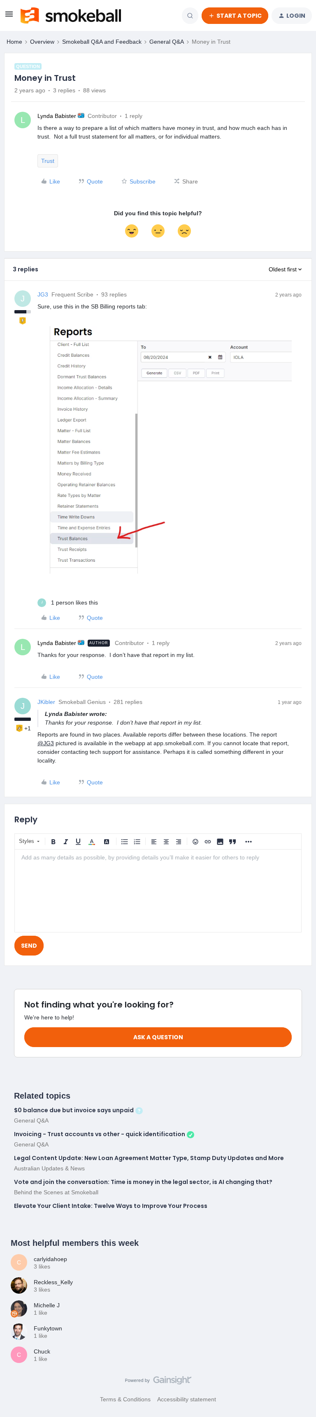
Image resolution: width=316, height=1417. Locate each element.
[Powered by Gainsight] (158, 1382)
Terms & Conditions (125, 1399)
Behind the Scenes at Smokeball (56, 1192)
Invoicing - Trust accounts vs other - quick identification (99, 1134)
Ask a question (158, 1037)
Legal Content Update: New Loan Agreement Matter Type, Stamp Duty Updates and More (149, 1158)
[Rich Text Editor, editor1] (158, 891)
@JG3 (45, 743)
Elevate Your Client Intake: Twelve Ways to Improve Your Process (110, 1206)
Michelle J (47, 1305)
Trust (47, 161)
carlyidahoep (50, 1259)
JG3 (42, 294)
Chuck (42, 1351)
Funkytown (48, 1328)
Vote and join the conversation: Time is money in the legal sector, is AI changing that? (143, 1182)
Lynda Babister (56, 116)
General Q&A (166, 41)
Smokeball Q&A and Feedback (102, 41)
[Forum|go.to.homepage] (71, 15)
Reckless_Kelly (53, 1282)
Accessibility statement (186, 1399)
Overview (42, 41)
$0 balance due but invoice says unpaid (74, 1110)
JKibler (46, 702)
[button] (9, 17)
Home (14, 41)
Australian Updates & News (49, 1168)
